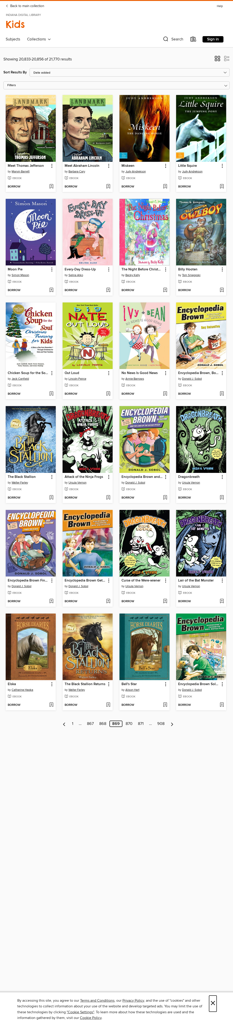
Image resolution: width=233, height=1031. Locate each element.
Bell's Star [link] (129, 684)
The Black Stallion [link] (22, 477)
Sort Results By (15, 72)
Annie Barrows (134, 379)
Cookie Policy (90, 1018)
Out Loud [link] (72, 373)
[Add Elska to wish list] (51, 705)
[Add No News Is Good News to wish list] (165, 394)
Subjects (13, 39)
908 (161, 723)
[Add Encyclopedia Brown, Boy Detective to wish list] (222, 394)
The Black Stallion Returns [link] (85, 684)
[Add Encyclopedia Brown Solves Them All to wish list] (222, 705)
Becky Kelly (132, 275)
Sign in (213, 39)
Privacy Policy (133, 1000)
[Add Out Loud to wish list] (108, 394)
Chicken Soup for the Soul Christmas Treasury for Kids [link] (28, 373)
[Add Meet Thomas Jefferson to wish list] (51, 187)
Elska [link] (12, 684)
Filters (11, 85)
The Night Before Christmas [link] (142, 269)
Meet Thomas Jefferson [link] (26, 166)
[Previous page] (64, 723)
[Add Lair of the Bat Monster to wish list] (222, 601)
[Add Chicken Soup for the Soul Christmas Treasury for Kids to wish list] (51, 394)
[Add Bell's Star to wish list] (165, 705)
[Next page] (172, 723)
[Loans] (193, 40)
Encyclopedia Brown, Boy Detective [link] (199, 373)
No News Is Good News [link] (140, 373)
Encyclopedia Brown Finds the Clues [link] (28, 581)
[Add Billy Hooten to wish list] (222, 290)
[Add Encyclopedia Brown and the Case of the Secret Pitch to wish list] (165, 498)
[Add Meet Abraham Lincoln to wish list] (108, 187)
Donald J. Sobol (192, 379)
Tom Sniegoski (191, 275)
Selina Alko (75, 275)
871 (141, 723)
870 (129, 723)
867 (90, 723)
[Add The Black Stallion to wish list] (51, 498)
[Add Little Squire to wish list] (222, 187)
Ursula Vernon (77, 482)
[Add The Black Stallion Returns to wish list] (108, 705)
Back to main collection (26, 6)
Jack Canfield (20, 379)
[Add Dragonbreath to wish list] (222, 498)
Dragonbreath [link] (189, 477)
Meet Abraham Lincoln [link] (82, 166)
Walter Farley (20, 482)
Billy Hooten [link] (188, 269)
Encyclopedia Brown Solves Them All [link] (199, 684)
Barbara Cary (76, 171)
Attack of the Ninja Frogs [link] (84, 477)
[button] (173, 40)
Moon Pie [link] (15, 269)
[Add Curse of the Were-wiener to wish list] (165, 601)
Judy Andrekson (135, 171)
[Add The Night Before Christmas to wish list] (165, 290)
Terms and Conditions (97, 1000)
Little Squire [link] (187, 166)
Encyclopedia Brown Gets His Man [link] (85, 581)
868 (102, 723)
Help (220, 6)
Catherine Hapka (22, 690)
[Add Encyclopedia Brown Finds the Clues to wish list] (51, 601)
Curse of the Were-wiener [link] (141, 581)
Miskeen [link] (128, 166)
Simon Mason (20, 275)
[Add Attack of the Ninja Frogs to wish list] (108, 498)
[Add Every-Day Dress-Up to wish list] (108, 290)
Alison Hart (132, 690)
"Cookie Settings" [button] (80, 1012)
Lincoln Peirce (77, 379)
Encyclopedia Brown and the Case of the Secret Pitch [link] (142, 477)
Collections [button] (37, 39)
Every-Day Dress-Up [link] (80, 269)
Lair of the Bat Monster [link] (196, 581)
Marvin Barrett (21, 171)
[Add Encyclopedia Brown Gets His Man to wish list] (108, 601)
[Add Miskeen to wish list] (165, 187)
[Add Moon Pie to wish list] (51, 290)
